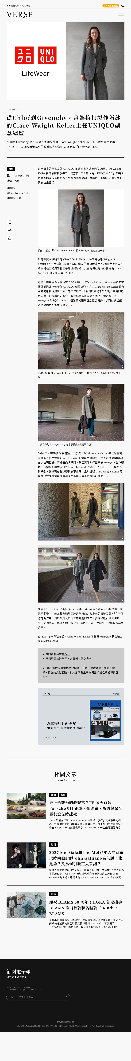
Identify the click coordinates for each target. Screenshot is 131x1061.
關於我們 (61, 1022)
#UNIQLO (12, 188)
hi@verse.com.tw (80, 1026)
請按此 (66, 654)
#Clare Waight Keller (19, 193)
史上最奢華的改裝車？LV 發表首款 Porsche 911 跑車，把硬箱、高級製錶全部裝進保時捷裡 (85, 808)
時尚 (11, 168)
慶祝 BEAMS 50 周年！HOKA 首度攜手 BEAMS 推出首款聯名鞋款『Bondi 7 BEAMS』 (85, 907)
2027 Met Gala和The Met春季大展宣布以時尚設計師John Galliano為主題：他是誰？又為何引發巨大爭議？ (86, 857)
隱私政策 (70, 1022)
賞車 (63, 794)
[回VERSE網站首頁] (19, 14)
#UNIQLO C (14, 198)
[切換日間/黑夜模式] (122, 6)
